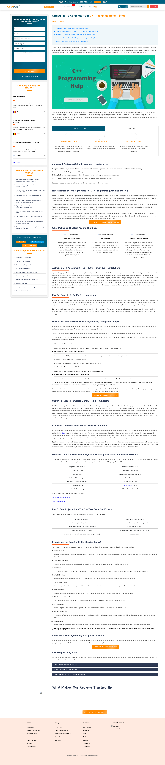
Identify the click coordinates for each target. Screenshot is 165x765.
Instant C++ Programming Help (105, 395)
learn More (16, 162)
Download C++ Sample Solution (105, 647)
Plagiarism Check (32, 733)
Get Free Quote (29, 71)
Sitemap (85, 740)
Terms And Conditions (61, 730)
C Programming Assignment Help (25, 287)
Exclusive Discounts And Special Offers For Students (72, 41)
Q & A (58, 6)
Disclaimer (58, 740)
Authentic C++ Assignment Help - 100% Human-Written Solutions (75, 34)
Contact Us (86, 743)
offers (63, 433)
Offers (154, 6)
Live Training (82, 6)
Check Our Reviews (29, 245)
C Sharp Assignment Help (23, 290)
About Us (86, 730)
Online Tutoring (31, 740)
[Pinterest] (115, 731)
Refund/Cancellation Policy (63, 733)
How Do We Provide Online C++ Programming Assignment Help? (75, 38)
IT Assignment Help (21, 283)
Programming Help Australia (24, 276)
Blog (84, 733)
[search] (148, 6)
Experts (29, 737)
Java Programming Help (23, 268)
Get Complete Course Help (29, 76)
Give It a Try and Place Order (95, 712)
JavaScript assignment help (61, 497)
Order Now (98, 2)
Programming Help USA (23, 261)
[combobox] (17, 38)
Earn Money (86, 746)
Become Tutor (87, 727)
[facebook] (112, 731)
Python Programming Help (23, 257)
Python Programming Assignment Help (27, 279)
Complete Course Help (33, 730)
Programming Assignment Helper (25, 265)
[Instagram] (119, 731)
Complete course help (69, 6)
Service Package (31, 746)
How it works (132, 128)
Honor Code (58, 737)
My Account (123, 6)
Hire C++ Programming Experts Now (105, 222)
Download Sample (37, 242)
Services (29, 743)
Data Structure (128, 485)
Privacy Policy (59, 727)
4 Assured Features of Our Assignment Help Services (72, 28)
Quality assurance (79, 128)
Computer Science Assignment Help (26, 272)
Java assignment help (59, 501)
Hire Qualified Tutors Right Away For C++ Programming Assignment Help (78, 31)
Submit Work (49, 6)
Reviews (91, 6)
